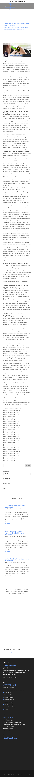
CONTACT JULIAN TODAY (10, 677)
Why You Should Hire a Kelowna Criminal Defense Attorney (15, 533)
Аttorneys (5, 490)
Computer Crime (9, 704)
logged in (12, 652)
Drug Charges (8, 692)
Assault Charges (9, 702)
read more (7, 523)
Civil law (5, 481)
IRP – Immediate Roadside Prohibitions (14, 690)
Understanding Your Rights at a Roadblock (17, 559)
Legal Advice (6, 486)
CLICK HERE (10, 728)
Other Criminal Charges (10, 707)
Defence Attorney (9, 697)
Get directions (7, 730)
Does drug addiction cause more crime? (15, 506)
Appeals (7, 709)
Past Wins (5, 488)
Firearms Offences (9, 699)
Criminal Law (6, 483)
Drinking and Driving (9, 694)
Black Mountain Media (24, 774)
